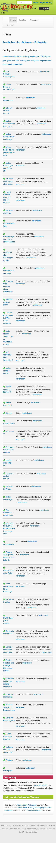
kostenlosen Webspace (26, 805)
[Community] (7, 18)
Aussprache (8, 100)
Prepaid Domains (33, 810)
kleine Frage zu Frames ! (7, 371)
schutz (5, 64)
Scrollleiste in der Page (8, 271)
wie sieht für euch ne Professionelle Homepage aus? (9, 528)
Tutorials (10, 25)
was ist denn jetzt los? (7, 463)
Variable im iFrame (8, 487)
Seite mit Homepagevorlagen (11, 719)
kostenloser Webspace (10, 4)
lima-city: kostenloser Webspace (17, 42)
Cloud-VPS (33, 8)
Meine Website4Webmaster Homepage (11, 124)
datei (22, 56)
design (27, 56)
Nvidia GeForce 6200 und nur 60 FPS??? (7, 197)
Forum (13, 20)
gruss (48, 56)
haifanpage (8, 770)
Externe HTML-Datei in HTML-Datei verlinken (8, 318)
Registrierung (46, 2)
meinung (23, 60)
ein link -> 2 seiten (8, 600)
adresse (6, 56)
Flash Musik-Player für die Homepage (8, 587)
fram (43, 56)
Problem (9, 760)
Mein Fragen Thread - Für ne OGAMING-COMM (8, 338)
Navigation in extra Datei (8, 571)
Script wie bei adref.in (8, 632)
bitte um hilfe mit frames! (7, 110)
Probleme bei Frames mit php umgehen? (8, 682)
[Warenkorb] (7, 11)
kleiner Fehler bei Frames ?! (7, 389)
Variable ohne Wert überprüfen (8, 649)
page (42, 60)
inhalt (16, 60)
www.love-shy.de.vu (8, 211)
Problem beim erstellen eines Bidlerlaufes (8, 286)
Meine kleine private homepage (8, 137)
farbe (33, 56)
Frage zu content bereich (8, 476)
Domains (22, 8)
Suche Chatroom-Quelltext (7, 736)
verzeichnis (18, 64)
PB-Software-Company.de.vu (9, 74)
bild (18, 56)
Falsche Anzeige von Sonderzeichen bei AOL (9, 556)
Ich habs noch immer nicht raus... (8, 181)
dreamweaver (8, 544)
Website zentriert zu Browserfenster (9, 707)
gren (4, 60)
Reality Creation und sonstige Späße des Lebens (8, 665)
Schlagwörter (40, 42)
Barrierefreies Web (8, 224)
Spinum (8, 413)
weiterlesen (44, 71)
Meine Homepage (7, 403)
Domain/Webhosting (11, 423)
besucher (12, 56)
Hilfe (3, 12)
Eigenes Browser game (8, 302)
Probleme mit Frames (8, 695)
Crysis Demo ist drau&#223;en (9, 87)
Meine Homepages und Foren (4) (8, 167)
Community (44, 8)
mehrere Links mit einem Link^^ (8, 750)
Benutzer (22, 20)
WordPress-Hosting (9, 8)
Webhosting (6, 825)
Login (35, 2)
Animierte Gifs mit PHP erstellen (8, 450)
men (28, 60)
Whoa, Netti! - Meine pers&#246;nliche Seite (10, 151)
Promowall (34, 20)
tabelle (10, 64)
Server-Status (31, 832)
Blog (24, 828)
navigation (35, 60)
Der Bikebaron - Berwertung (8, 513)
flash (37, 56)
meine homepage (7, 498)
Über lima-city (15, 828)
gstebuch (10, 60)
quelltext (47, 60)
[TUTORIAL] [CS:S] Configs (8, 620)
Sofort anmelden (40, 785)
